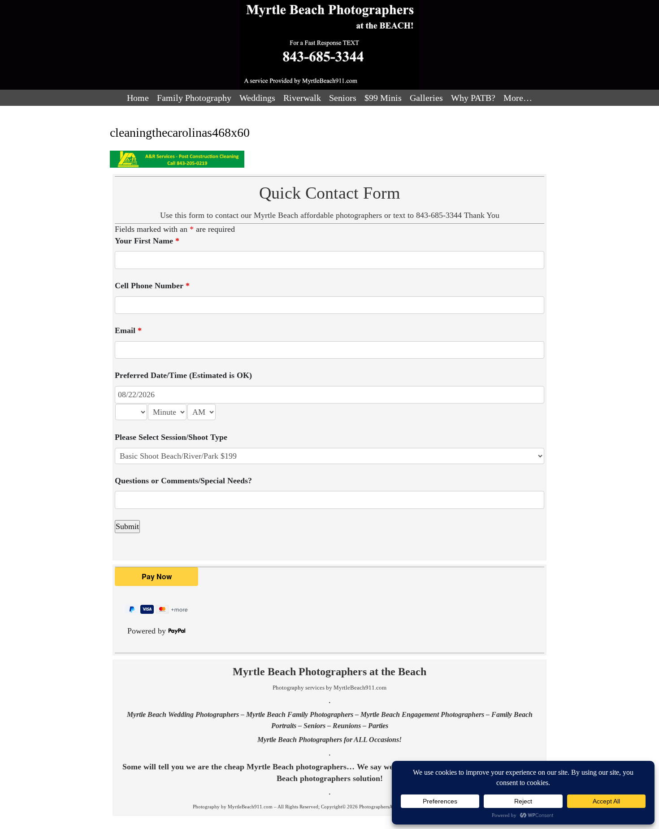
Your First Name (147, 240)
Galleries (426, 97)
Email (128, 330)
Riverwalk (302, 97)
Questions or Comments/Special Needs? (183, 480)
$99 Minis (383, 97)
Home (138, 97)
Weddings (257, 97)
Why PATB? (473, 97)
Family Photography (194, 97)
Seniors (342, 97)
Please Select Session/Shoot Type (171, 437)
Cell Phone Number (152, 285)
